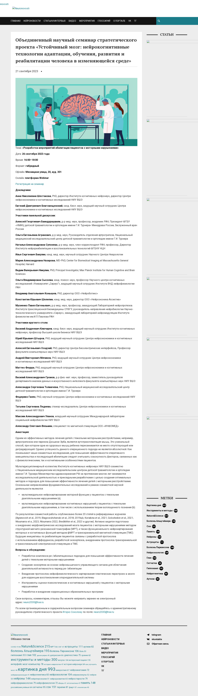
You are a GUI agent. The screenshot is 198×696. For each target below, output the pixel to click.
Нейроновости (32, 21)
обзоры (62, 683)
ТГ (135, 21)
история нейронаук (74, 664)
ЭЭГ (61, 647)
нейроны (154, 537)
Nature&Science (157, 516)
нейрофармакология (23, 683)
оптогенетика (73, 683)
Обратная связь (160, 644)
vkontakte (156, 639)
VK (129, 21)
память (153, 531)
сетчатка (154, 563)
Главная (15, 21)
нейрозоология (157, 552)
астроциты (155, 542)
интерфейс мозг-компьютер (27, 664)
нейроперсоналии (40, 679)
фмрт (73, 687)
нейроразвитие (59, 679)
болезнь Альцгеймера (161, 521)
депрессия (57, 655)
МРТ (54, 646)
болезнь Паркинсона (160, 547)
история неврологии (53, 664)
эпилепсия (83, 687)
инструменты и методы (162, 510)
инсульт (63, 660)
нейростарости (78, 678)
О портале (119, 21)
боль (82, 651)
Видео (72, 21)
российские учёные (21, 687)
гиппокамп (154, 568)
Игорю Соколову (72, 612)
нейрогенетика (157, 573)
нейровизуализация (20, 675)
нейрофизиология (47, 683)
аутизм (153, 579)
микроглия (62, 670)
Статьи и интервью (55, 21)
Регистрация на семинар (29, 184)
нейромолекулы (80, 675)
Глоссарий (104, 21)
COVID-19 (16, 647)
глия (151, 558)
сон (151, 526)
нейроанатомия (79, 670)
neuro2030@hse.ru (33, 602)
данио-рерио (43, 655)
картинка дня (156, 505)
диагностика (72, 655)
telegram (156, 635)
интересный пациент (79, 660)
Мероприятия (87, 21)
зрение (86, 655)
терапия (62, 687)
